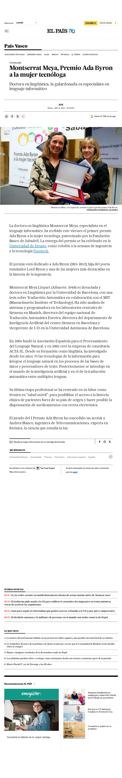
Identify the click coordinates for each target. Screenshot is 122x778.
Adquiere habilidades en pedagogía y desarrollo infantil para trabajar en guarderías (102, 695)
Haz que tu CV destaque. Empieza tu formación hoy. (100, 710)
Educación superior (76, 457)
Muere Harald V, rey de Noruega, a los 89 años (29, 664)
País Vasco (15, 46)
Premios (48, 457)
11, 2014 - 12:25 (64, 108)
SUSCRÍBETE (90, 23)
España (91, 457)
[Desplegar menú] (6, 31)
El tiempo (76, 55)
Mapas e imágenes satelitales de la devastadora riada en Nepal (37, 652)
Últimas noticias (90, 55)
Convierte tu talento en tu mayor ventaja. (29, 737)
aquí (75, 472)
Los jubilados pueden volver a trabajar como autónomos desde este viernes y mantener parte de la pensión (59, 658)
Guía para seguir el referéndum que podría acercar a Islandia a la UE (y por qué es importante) (63, 611)
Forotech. (41, 251)
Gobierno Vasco (34, 55)
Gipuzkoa (65, 55)
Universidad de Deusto (27, 246)
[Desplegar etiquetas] (110, 456)
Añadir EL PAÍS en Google (105, 116)
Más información (17, 472)
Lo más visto (11, 631)
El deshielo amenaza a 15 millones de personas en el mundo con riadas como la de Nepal (59, 617)
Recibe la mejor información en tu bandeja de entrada (39, 442)
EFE (61, 104)
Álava (46, 55)
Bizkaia (55, 55)
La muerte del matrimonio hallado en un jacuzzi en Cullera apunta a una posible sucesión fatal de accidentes (60, 638)
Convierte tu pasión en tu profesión (100, 727)
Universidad (35, 457)
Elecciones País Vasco (15, 55)
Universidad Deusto (18, 457)
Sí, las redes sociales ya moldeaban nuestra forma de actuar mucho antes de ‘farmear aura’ (61, 595)
